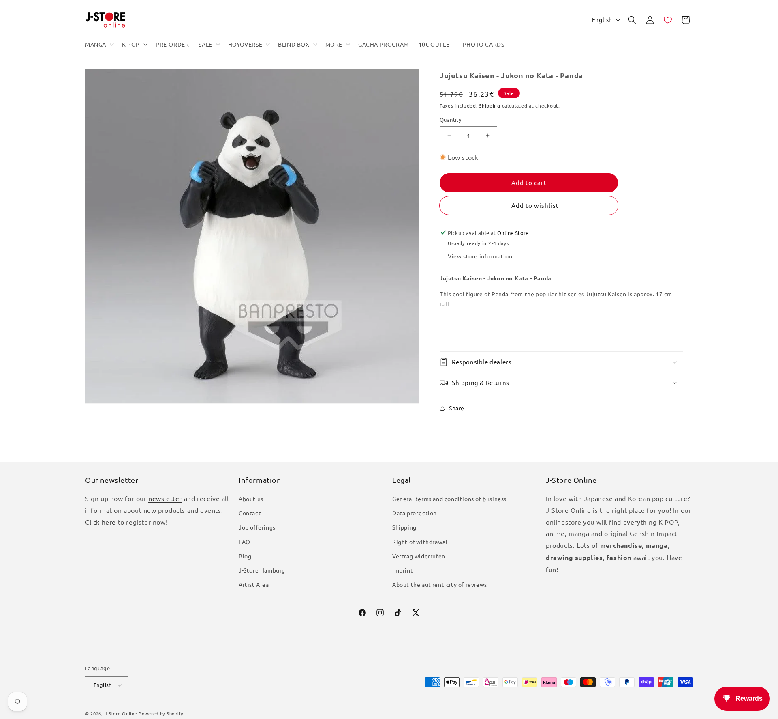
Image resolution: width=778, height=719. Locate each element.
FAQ (244, 541)
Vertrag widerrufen (418, 556)
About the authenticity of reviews (439, 584)
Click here (100, 522)
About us (251, 498)
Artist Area (254, 584)
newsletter (165, 498)
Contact (250, 513)
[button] (98, 44)
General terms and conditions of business (449, 498)
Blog (245, 556)
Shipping (489, 105)
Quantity (450, 119)
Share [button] (456, 407)
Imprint (402, 570)
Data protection (414, 513)
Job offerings (257, 527)
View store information (480, 256)
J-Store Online (121, 713)
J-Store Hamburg (262, 570)
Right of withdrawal (419, 541)
